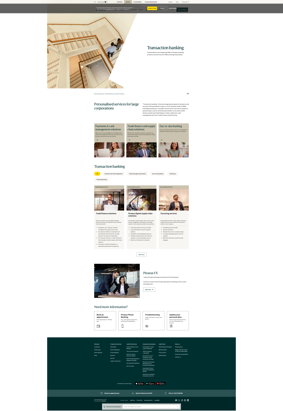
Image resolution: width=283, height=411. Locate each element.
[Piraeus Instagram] (182, 400)
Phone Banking (98, 352)
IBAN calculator (163, 350)
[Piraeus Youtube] (185, 400)
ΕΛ (95, 2)
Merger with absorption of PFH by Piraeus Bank (181, 350)
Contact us (178, 357)
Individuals (113, 347)
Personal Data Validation (133, 363)
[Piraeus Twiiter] (179, 400)
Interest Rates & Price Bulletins (132, 347)
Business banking (98, 93)
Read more (148, 289)
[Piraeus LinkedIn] (188, 400)
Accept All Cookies (152, 8)
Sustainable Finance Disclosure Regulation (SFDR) (148, 369)
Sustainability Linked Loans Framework (148, 347)
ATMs (95, 355)
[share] (187, 93)
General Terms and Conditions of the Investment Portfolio (148, 357)
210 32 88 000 (178, 393)
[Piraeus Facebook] (176, 400)
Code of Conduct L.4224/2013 (147, 352)
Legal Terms (132, 400)
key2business (162, 355)
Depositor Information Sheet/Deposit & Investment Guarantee (149, 363)
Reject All (162, 8)
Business (112, 355)
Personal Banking (114, 350)
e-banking (96, 347)
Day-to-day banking (157, 174)
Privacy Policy (139, 400)
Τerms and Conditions (132, 351)
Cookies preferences (148, 400)
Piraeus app (97, 350)
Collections (173, 174)
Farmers (112, 358)
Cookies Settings (173, 8)
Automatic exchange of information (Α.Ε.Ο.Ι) (149, 375)
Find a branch (162, 352)
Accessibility (156, 400)
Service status (130, 366)
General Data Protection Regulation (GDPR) (133, 359)
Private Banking (114, 352)
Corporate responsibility (181, 354)
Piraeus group (178, 347)
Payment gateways (102, 179)
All (97, 174)
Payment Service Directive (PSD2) (131, 355)
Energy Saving (100, 2)
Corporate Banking (108, 93)
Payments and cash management (114, 174)
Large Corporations (115, 361)
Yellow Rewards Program (165, 347)
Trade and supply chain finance (137, 174)
